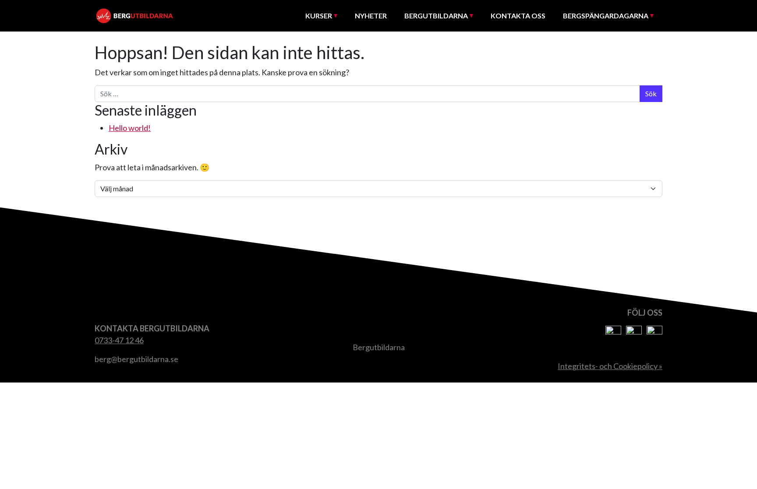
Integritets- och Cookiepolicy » (610, 366)
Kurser (318, 15)
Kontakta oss (518, 15)
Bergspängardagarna (605, 15)
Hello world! (130, 128)
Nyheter (371, 15)
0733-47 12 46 (119, 340)
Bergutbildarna (436, 15)
